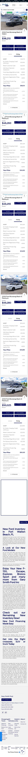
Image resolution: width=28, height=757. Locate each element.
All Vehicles (11, 720)
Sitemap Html (17, 748)
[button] (24, 30)
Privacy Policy (5, 748)
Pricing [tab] (18, 54)
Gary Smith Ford (2, 748)
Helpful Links (17, 720)
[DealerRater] (5, 712)
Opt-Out (24, 748)
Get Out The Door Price (21, 38)
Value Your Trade (21, 49)
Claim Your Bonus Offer (7, 49)
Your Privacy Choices (13, 752)
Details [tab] (10, 54)
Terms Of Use (9, 748)
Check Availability (20, 46)
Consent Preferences (1, 736)
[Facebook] (2, 712)
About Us (23, 721)
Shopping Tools (4, 720)
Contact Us (7, 699)
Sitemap (13, 747)
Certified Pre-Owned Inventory (11, 732)
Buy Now (8, 46)
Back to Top (23, 522)
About (23, 719)
